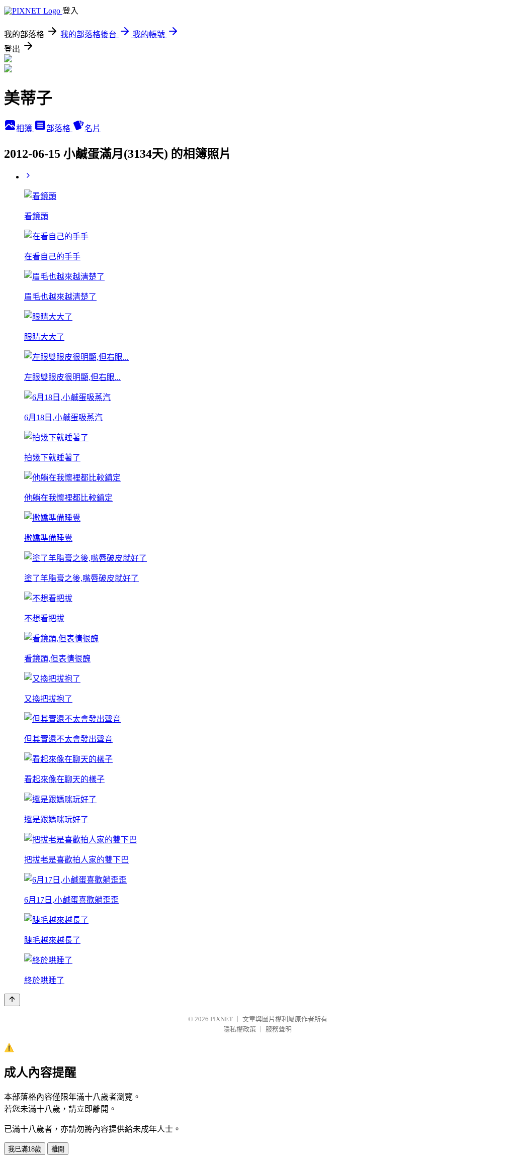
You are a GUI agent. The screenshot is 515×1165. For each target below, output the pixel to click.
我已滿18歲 (24, 1149)
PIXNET (221, 1019)
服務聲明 (279, 1029)
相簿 (25, 128)
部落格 (59, 128)
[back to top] (12, 1000)
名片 (92, 128)
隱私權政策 (239, 1029)
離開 (57, 1149)
